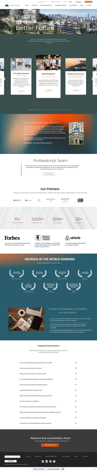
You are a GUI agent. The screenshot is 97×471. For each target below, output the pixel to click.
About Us (34, 5)
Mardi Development (45, 5)
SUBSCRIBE (11, 461)
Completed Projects (60, 5)
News (81, 5)
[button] (88, 2)
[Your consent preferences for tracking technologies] (94, 468)
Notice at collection (39, 469)
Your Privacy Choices (53, 469)
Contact (89, 5)
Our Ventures (73, 5)
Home (26, 5)
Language (78, 2)
